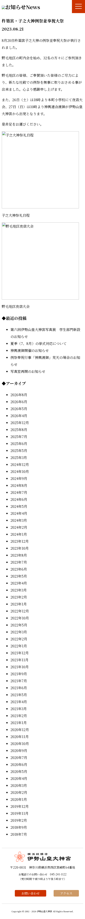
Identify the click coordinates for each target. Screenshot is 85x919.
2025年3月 (18, 457)
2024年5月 (18, 506)
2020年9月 (18, 750)
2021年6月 (18, 687)
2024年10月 (19, 471)
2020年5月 (18, 771)
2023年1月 (18, 604)
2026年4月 (18, 415)
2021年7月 (18, 680)
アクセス (66, 893)
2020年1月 (18, 799)
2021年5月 (18, 694)
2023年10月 (19, 548)
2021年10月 (19, 666)
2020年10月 (19, 743)
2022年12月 (19, 611)
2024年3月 (18, 520)
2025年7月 (18, 436)
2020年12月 (19, 729)
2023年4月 (18, 583)
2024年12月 (19, 464)
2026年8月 (18, 394)
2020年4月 (18, 778)
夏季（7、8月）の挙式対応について (38, 343)
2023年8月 (18, 555)
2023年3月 (18, 590)
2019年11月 (19, 813)
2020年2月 (18, 792)
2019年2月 (18, 820)
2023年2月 (18, 597)
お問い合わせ (30, 893)
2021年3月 (18, 708)
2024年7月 (18, 492)
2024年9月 (18, 478)
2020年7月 (18, 757)
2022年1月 (18, 645)
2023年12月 (19, 541)
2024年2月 (18, 527)
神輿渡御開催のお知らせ (29, 350)
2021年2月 (18, 715)
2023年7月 (18, 562)
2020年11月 (19, 736)
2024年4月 (18, 513)
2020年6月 (18, 764)
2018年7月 (18, 834)
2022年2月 (18, 638)
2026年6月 (18, 401)
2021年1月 (18, 722)
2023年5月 (18, 576)
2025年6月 (18, 443)
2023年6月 (18, 569)
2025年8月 (18, 429)
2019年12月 (19, 806)
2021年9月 (18, 673)
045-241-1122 (58, 874)
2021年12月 (19, 652)
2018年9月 (18, 827)
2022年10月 (19, 618)
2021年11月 (19, 659)
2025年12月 (19, 422)
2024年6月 (18, 499)
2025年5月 (18, 450)
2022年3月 (18, 631)
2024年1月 (18, 534)
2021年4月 (18, 701)
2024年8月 (18, 485)
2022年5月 (18, 624)
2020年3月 (18, 785)
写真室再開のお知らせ (27, 371)
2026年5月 (18, 408)
